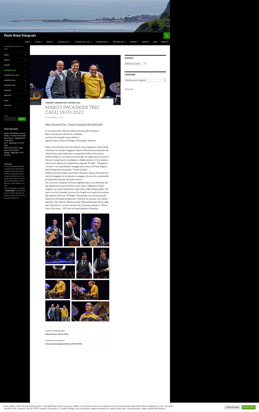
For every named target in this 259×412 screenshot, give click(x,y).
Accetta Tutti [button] (248, 407)
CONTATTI (164, 42)
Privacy (161, 408)
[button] (53, 230)
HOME (27, 42)
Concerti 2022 (60, 103)
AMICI (155, 42)
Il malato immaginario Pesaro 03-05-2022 (63, 342)
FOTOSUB (133, 42)
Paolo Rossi (10, 191)
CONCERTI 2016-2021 (82, 42)
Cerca (6, 116)
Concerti (49, 103)
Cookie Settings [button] (232, 407)
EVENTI (38, 42)
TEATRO (49, 42)
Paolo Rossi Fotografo (20, 35)
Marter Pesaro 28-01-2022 (56, 332)
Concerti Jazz (74, 103)
